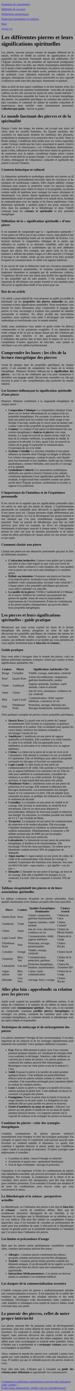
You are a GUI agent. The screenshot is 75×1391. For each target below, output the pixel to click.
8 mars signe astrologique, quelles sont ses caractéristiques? (33, 1387)
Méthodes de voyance (13, 9)
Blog (4, 23)
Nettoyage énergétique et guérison (20, 18)
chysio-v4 (6, 28)
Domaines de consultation (15, 4)
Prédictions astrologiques (15, 14)
